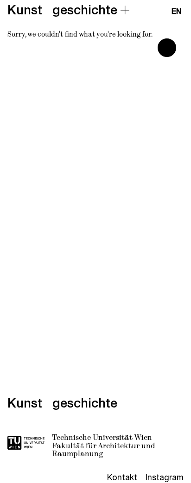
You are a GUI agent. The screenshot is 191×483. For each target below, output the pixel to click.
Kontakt (122, 477)
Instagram (165, 477)
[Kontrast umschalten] (167, 47)
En (176, 11)
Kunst (24, 10)
